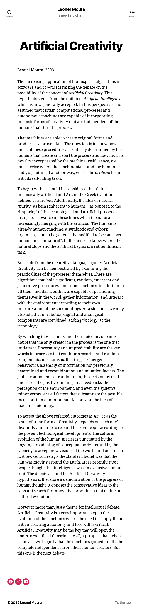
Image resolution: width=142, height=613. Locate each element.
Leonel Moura (71, 9)
